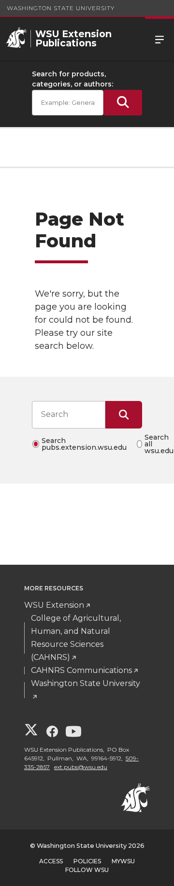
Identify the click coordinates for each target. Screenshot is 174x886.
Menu (159, 38)
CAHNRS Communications (81, 670)
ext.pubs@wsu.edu (80, 767)
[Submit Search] (122, 102)
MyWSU (123, 861)
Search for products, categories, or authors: (72, 79)
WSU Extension (54, 605)
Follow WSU (87, 869)
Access (51, 861)
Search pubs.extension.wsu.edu (84, 444)
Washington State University (61, 8)
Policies (87, 861)
